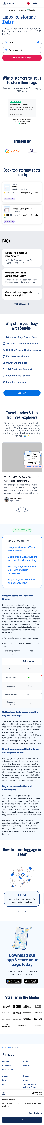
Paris (25, 1061)
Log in (34, 3)
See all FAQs (20, 304)
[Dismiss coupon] (40, 452)
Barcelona (6, 1065)
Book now (22, 393)
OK (22, 1120)
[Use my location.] (38, 42)
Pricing (26, 1076)
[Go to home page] (8, 3)
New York (27, 1065)
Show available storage (22, 57)
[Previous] (18, 509)
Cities (9, 1047)
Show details (34, 1113)
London (5, 1061)
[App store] (31, 981)
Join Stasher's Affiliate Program (30, 1085)
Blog (4, 1084)
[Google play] (14, 981)
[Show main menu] (39, 3)
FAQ (4, 1080)
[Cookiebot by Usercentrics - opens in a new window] (32, 1093)
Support (26, 1080)
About (5, 1076)
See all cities (7, 1069)
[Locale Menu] (28, 3)
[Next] (25, 509)
